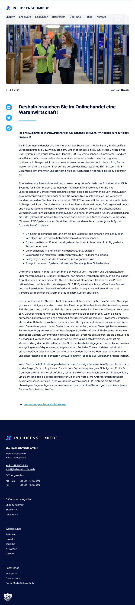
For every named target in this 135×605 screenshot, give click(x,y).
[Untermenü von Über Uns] (82, 17)
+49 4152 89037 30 (17, 465)
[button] (7, 597)
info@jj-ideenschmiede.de (20, 469)
